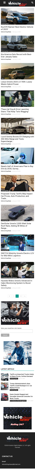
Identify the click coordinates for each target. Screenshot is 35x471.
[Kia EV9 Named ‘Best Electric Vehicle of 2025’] (17, 16)
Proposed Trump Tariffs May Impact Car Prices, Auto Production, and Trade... (16, 196)
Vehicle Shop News (6, 32)
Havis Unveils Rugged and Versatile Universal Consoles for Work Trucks (21, 396)
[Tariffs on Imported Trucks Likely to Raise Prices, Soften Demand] (4, 377)
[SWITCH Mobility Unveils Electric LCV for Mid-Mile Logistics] (17, 243)
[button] (32, 2)
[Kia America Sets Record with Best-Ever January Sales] (17, 44)
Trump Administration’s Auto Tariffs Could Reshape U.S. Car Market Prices (21, 386)
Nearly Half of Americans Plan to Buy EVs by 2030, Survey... (17, 167)
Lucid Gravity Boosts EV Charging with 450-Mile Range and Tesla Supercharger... (17, 138)
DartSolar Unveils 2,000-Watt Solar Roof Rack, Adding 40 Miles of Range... (16, 225)
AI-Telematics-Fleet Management (9, 277)
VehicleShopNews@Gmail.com (11, 464)
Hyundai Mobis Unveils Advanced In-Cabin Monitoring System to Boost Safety (17, 283)
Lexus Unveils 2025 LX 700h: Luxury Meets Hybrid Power (16, 83)
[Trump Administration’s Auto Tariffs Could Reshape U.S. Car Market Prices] (4, 386)
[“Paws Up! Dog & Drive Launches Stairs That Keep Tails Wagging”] (17, 98)
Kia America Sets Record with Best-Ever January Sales (16, 55)
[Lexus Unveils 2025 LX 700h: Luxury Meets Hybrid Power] (17, 71)
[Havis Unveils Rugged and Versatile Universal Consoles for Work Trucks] (4, 397)
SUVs (2, 78)
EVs (2, 163)
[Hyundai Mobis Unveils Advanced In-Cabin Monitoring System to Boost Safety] (17, 270)
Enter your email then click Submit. (11, 328)
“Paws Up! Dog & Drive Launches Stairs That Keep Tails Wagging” (15, 110)
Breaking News (5, 23)
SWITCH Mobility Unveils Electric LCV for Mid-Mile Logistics (17, 254)
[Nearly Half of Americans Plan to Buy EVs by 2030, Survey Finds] (17, 156)
